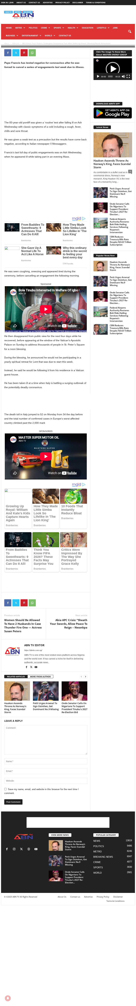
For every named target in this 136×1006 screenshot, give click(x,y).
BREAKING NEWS (103, 857)
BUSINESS (10, 35)
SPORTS (57, 27)
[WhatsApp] (32, 52)
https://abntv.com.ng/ (33, 650)
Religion (27, 12)
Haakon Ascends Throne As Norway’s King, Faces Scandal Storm (15, 708)
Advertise (48, 2)
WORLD (48, 35)
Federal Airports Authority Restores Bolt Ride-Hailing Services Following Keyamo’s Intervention (119, 226)
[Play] (98, 76)
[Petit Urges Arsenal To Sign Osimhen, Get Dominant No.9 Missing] (46, 691)
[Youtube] (36, 667)
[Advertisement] (30, 95)
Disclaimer (77, 2)
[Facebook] (7, 52)
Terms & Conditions (96, 2)
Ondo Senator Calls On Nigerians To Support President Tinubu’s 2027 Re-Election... (119, 209)
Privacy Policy (62, 2)
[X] (15, 52)
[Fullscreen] (128, 76)
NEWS (96, 841)
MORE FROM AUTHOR (40, 676)
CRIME (44, 27)
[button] (130, 32)
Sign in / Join (7, 2)
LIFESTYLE (101, 27)
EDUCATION (87, 27)
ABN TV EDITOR (14, 43)
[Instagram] (15, 849)
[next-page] (85, 677)
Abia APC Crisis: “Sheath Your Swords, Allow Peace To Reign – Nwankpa (68, 623)
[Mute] (123, 76)
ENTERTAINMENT (30, 35)
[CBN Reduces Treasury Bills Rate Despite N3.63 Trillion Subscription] (101, 240)
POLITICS (33, 27)
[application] (113, 69)
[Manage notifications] (8, 998)
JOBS (115, 27)
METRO (18, 27)
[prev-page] (81, 677)
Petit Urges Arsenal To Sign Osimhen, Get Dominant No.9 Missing (46, 706)
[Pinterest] (24, 52)
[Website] (29, 849)
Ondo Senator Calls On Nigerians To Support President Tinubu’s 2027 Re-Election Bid (74, 708)
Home (9, 27)
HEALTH (71, 27)
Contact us (34, 2)
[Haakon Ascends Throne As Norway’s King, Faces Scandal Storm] (17, 691)
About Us (21, 2)
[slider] (110, 76)
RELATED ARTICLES (16, 676)
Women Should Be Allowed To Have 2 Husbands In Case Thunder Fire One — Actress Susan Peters (23, 625)
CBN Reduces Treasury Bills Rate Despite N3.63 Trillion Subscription (120, 240)
